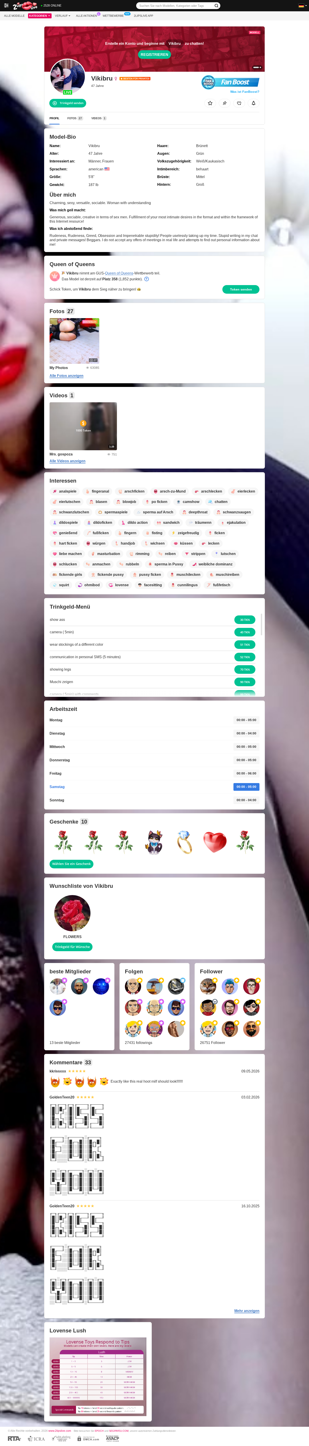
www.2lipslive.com (59, 1430)
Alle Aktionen (86, 15)
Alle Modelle (14, 15)
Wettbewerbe (113, 15)
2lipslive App (143, 15)
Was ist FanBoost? (244, 91)
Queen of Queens (119, 273)
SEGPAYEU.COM (118, 1430)
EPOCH (99, 1430)
